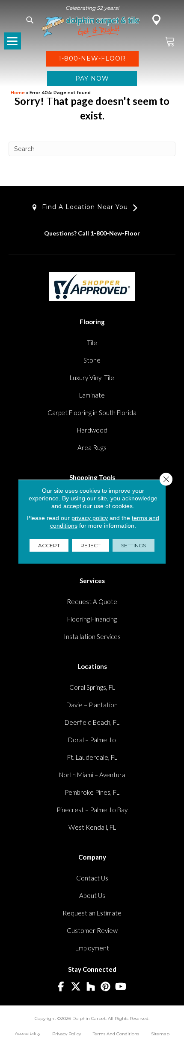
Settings (133, 545)
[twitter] (76, 987)
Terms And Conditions (116, 1034)
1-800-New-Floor (115, 233)
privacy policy (89, 517)
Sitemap (160, 1034)
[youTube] (121, 987)
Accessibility (27, 1033)
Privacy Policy (66, 1034)
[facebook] (61, 987)
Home (18, 93)
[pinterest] (106, 987)
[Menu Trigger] (12, 40)
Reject (90, 545)
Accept (49, 545)
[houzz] (91, 987)
